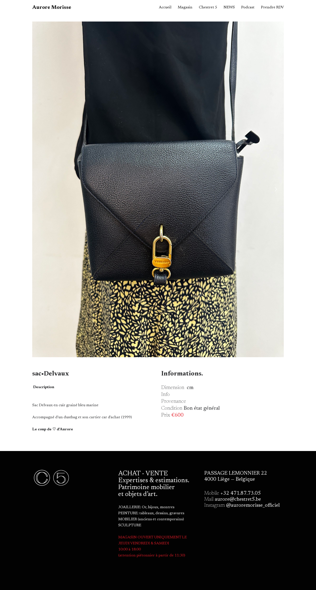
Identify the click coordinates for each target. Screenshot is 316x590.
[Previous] (40, 189)
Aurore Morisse (51, 7)
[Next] (276, 189)
